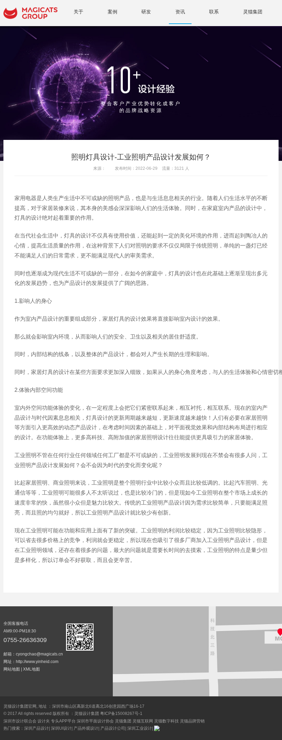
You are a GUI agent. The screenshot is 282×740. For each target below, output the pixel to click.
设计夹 (43, 721)
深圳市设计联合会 (19, 721)
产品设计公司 (112, 728)
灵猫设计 (30, 13)
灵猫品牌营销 (192, 721)
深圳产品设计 (36, 728)
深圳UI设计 (61, 728)
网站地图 (11, 669)
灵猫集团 (252, 11)
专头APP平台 (63, 721)
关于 (78, 11)
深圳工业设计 (139, 728)
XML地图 (31, 669)
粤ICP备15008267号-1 (121, 713)
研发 (146, 11)
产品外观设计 (86, 728)
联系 (214, 11)
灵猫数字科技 (166, 721)
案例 (112, 11)
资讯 (180, 11)
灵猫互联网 (142, 721)
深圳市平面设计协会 (95, 721)
